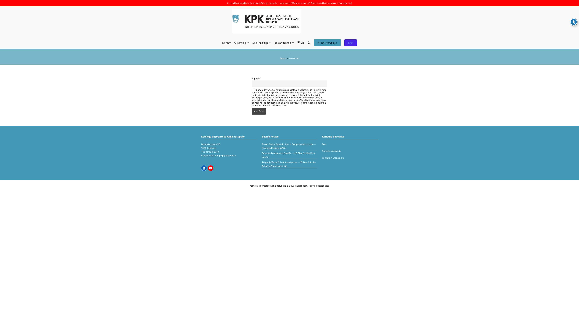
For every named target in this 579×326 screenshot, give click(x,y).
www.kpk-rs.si (346, 3)
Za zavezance (283, 42)
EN (302, 42)
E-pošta (256, 78)
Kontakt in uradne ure (333, 158)
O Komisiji (240, 42)
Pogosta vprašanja (331, 151)
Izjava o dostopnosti (319, 185)
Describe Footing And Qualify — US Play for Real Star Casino (288, 155)
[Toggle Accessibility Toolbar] (573, 22)
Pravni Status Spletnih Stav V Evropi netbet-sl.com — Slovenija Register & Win (289, 146)
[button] (247, 43)
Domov (226, 42)
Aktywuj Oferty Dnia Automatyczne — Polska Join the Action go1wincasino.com (289, 164)
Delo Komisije (260, 42)
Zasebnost (301, 185)
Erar (350, 42)
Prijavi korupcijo (327, 42)
